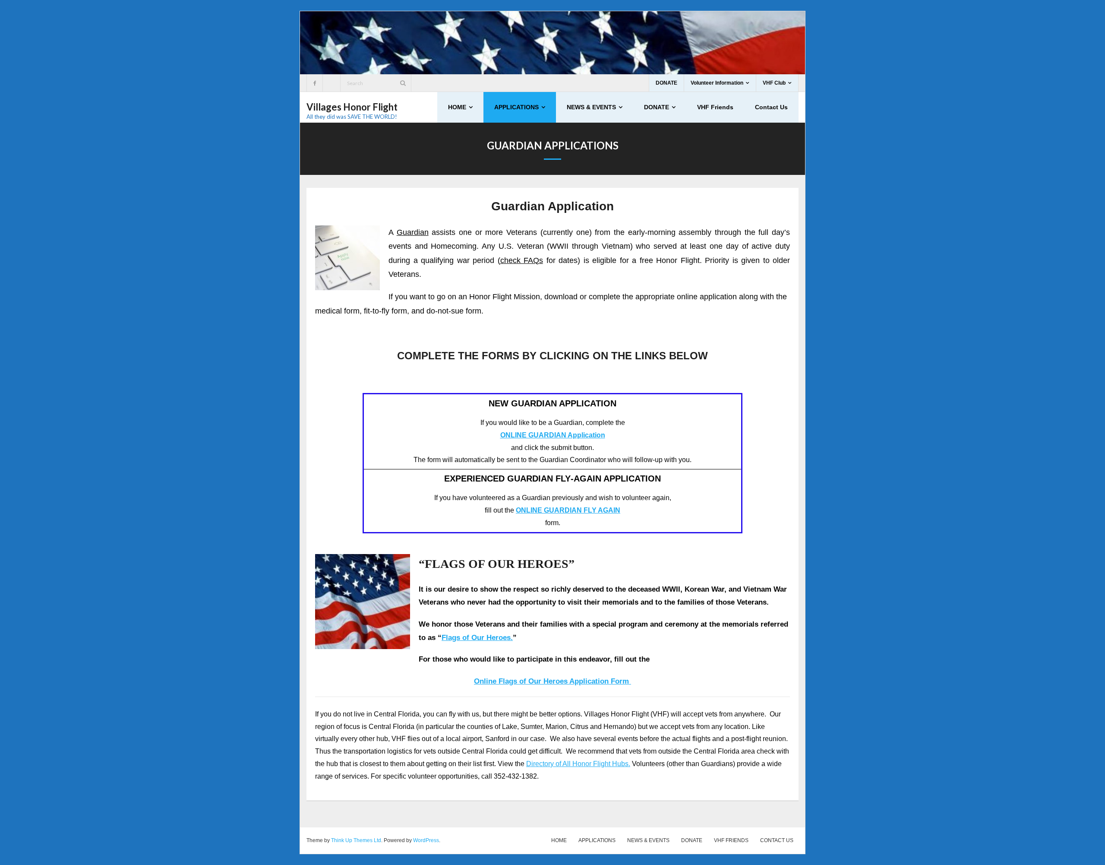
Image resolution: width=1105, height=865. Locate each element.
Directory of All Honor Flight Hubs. (578, 763)
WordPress (426, 840)
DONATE (666, 83)
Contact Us (776, 840)
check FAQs (521, 260)
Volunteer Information (717, 83)
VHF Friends (731, 840)
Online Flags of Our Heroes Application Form (552, 681)
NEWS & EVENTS (648, 840)
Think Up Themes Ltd (356, 840)
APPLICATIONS (597, 840)
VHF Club (774, 83)
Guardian (413, 232)
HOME (559, 840)
